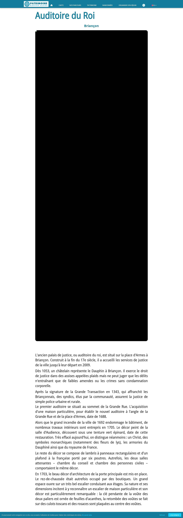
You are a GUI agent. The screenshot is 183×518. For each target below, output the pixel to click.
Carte (61, 5)
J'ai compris (175, 515)
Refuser (162, 515)
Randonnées (107, 5)
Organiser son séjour (127, 5)
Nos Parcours (75, 5)
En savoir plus (87, 515)
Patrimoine (91, 5)
